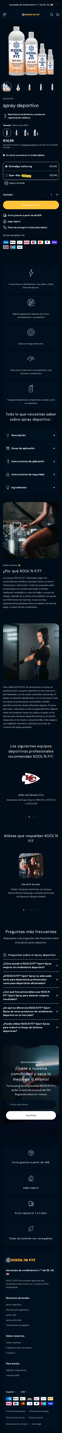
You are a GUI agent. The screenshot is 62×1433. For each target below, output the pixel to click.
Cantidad (7, 194)
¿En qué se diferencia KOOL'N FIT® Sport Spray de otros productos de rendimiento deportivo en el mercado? (28, 1011)
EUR (23, 1391)
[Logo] (31, 14)
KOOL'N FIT (8, 98)
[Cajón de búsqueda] (51, 14)
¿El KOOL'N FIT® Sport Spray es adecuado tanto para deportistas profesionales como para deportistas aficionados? (27, 979)
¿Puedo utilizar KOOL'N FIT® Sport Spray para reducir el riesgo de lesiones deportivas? (26, 1027)
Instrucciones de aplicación (27, 461)
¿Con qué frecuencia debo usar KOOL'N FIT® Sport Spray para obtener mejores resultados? (26, 995)
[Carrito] (57, 14)
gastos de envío (29, 145)
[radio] (6, 166)
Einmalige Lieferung (20, 166)
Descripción (18, 435)
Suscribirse (31, 1115)
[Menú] (5, 14)
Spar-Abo (20, 175)
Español (10, 1391)
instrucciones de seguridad (27, 474)
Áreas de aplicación (23, 448)
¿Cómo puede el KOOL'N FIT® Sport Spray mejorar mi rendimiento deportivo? (27, 965)
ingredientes (19, 487)
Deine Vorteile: (17, 183)
